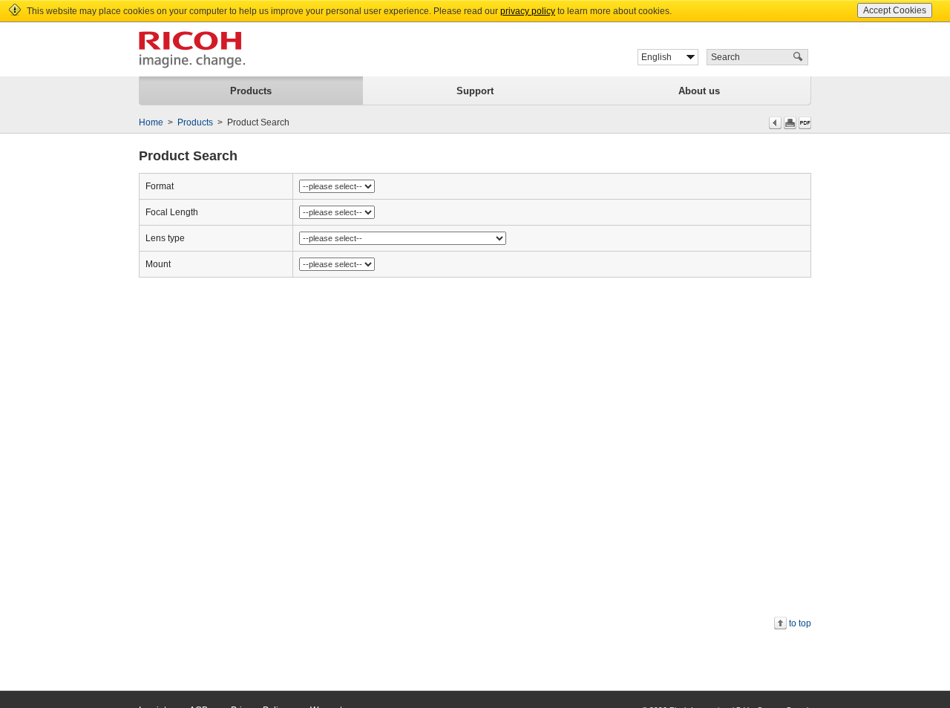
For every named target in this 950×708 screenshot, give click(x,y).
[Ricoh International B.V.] (192, 49)
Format (159, 186)
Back (775, 123)
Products (251, 90)
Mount (158, 264)
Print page (790, 123)
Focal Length (171, 212)
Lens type (165, 238)
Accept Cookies (894, 10)
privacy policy (527, 11)
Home (151, 122)
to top (800, 623)
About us (699, 90)
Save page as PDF (805, 123)
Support (475, 90)
